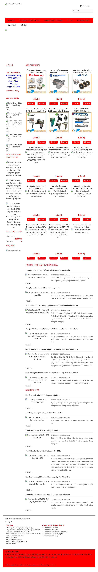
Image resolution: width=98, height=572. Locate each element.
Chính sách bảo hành (51, 528)
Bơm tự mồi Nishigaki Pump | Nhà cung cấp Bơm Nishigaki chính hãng (59, 71)
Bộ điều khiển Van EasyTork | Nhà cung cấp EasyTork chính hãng (81, 148)
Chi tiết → (28, 283)
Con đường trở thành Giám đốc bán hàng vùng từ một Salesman (51, 373)
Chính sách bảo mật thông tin (53, 534)
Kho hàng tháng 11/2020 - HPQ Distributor (42, 430)
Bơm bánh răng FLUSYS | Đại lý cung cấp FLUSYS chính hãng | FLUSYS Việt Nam (58, 226)
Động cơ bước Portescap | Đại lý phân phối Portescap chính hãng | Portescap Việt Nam (36, 71)
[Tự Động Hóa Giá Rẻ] (49, 3)
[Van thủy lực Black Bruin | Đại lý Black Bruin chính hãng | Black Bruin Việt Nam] (59, 161)
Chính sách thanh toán (51, 530)
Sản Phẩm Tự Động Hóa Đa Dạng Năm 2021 (43, 451)
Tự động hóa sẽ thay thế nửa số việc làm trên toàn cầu (47, 270)
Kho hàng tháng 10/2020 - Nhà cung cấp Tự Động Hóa (47, 477)
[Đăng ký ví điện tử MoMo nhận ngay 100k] (37, 293)
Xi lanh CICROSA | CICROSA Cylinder (81, 110)
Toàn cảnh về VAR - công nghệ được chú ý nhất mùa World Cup (51, 305)
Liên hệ (23, 25)
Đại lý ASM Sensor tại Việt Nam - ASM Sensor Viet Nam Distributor (52, 329)
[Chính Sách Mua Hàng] (9, 106)
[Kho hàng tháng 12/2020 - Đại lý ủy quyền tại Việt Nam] (37, 500)
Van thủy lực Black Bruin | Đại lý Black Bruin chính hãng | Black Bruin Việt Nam (58, 148)
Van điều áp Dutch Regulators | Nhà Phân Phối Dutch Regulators (59, 187)
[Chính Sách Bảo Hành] (9, 148)
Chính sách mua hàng (51, 536)
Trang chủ (11, 20)
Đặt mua (41, 103)
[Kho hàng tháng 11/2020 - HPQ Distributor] (37, 436)
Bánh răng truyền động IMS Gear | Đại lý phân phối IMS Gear (81, 71)
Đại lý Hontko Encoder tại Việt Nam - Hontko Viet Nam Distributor (51, 349)
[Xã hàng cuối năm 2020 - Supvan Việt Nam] (37, 401)
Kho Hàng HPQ (82, 20)
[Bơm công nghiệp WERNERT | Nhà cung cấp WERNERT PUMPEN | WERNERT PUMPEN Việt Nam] (36, 161)
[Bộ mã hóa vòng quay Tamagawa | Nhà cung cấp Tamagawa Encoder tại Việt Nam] (14, 188)
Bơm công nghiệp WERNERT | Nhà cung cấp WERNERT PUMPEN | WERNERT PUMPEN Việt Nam (36, 148)
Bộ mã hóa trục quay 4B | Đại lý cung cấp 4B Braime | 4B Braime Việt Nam (59, 110)
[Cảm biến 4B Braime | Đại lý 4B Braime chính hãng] (36, 122)
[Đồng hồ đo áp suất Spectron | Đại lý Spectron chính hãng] (81, 199)
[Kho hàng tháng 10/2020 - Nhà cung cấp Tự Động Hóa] (37, 482)
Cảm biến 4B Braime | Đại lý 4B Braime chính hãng (36, 110)
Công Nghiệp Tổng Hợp (53, 20)
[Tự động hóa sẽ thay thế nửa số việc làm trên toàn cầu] (37, 276)
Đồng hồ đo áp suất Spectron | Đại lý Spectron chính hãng (81, 187)
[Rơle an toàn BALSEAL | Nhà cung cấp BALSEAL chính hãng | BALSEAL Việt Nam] (36, 238)
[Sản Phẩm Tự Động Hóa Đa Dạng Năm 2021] (37, 456)
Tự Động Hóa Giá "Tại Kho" (29, 20)
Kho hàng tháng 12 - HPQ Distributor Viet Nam (44, 413)
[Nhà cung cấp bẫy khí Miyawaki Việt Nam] (81, 238)
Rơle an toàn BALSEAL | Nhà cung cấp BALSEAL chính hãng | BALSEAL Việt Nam (36, 226)
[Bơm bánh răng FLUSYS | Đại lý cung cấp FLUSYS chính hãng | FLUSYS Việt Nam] (59, 238)
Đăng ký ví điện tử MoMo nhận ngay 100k (42, 288)
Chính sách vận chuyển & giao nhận (55, 532)
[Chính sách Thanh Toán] (9, 138)
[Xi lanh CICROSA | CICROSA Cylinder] (81, 122)
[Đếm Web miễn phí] (13, 250)
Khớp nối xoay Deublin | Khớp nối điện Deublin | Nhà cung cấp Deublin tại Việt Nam (14, 222)
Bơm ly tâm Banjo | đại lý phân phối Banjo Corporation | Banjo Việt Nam (36, 187)
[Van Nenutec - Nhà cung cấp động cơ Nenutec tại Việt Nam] (14, 167)
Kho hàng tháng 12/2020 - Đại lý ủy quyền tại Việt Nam (47, 494)
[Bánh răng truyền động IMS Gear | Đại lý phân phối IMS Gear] (81, 83)
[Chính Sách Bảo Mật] (9, 115)
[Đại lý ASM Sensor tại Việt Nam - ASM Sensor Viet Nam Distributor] (37, 336)
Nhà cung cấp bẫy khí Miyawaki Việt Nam (81, 226)
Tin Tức (70, 20)
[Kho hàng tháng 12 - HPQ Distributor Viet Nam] (37, 418)
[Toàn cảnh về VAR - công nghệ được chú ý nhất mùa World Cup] (37, 311)
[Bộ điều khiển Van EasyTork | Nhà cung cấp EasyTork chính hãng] (81, 161)
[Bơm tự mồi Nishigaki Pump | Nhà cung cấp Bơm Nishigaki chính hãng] (59, 83)
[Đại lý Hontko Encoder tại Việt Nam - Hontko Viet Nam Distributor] (37, 357)
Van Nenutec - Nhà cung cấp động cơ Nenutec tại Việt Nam (13, 172)
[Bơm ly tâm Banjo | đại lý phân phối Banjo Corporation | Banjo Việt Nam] (36, 199)
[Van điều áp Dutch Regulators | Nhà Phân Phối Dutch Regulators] (59, 199)
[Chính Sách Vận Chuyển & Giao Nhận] (9, 126)
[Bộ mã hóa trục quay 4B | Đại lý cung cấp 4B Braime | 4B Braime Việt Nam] (59, 122)
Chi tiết (30, 103)
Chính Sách (12, 25)
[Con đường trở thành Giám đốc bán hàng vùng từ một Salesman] (37, 380)
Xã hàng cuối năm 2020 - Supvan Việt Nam (42, 395)
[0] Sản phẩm (85, 6)
